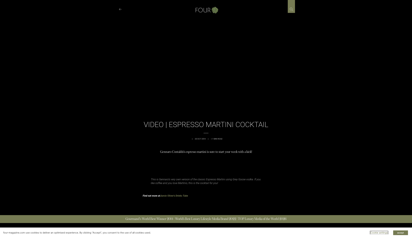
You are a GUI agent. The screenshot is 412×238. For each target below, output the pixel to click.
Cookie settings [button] (379, 232)
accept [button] (400, 232)
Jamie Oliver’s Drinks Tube (174, 195)
